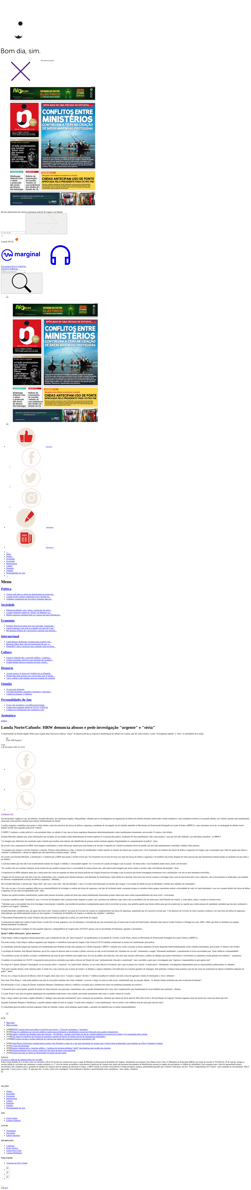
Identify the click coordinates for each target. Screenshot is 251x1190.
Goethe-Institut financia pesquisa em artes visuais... (27, 662)
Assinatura (8, 715)
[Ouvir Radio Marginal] (40, 264)
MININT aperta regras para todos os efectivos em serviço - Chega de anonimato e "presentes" (49, 1029)
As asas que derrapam (15, 689)
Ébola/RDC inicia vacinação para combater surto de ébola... (31, 646)
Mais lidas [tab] (10, 1023)
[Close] (20, 80)
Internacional (10, 636)
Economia (8, 620)
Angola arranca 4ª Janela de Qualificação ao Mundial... (29, 673)
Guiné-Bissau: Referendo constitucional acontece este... (29, 642)
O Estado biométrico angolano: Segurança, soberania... (29, 692)
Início (8, 554)
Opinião (6, 683)
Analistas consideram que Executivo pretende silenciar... (29, 599)
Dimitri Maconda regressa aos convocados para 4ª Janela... (30, 676)
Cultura (6, 652)
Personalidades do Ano (16, 699)
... (7, 575)
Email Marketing (8, 1185)
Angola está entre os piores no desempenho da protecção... (30, 594)
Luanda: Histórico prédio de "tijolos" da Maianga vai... (29, 612)
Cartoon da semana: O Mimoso (19, 694)
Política (6, 588)
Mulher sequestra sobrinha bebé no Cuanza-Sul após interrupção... (33, 615)
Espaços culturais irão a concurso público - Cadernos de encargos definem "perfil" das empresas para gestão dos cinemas (60, 1048)
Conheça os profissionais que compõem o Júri (25, 710)
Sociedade (8, 604)
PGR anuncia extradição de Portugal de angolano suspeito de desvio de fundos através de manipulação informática (58, 1036)
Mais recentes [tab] (12, 1025)
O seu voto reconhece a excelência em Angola (25, 705)
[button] (29, 446)
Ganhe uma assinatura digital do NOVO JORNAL (27, 707)
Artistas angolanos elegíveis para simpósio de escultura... (29, 660)
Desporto (7, 668)
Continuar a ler (7, 814)
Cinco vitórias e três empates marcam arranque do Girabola (30, 678)
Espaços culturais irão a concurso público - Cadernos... (28, 657)
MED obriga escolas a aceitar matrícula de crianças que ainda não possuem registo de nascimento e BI (53, 1039)
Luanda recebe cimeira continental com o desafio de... (28, 597)
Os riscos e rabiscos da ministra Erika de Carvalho (21, 1059)
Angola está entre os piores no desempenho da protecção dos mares (38, 1053)
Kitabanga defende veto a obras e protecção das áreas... (29, 610)
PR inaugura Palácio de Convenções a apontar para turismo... (31, 631)
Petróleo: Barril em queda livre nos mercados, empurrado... (30, 626)
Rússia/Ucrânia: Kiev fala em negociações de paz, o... (28, 644)
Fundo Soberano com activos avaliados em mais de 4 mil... (30, 628)
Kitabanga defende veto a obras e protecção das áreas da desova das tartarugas (43, 1050)
